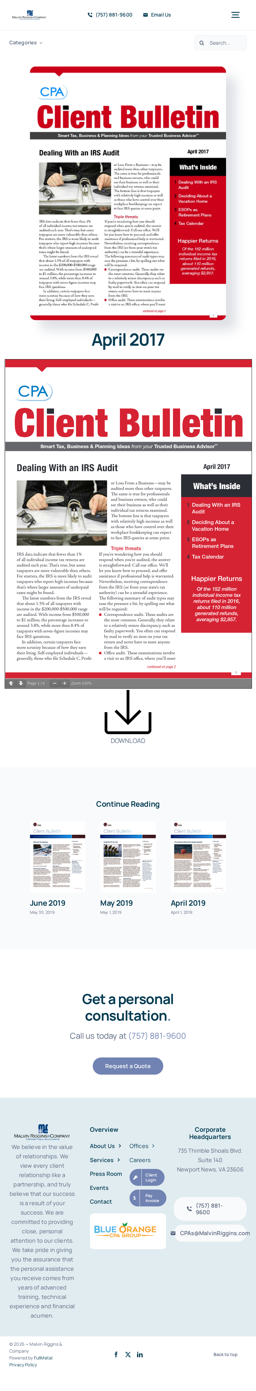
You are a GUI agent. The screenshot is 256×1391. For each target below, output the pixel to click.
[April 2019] (198, 857)
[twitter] (128, 1354)
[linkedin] (140, 1354)
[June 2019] (57, 857)
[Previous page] (11, 683)
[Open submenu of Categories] (39, 42)
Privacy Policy (23, 1365)
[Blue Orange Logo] (128, 1216)
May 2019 (116, 903)
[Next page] (21, 683)
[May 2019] (127, 857)
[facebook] (116, 1354)
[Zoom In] (64, 683)
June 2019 (48, 903)
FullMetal (43, 1358)
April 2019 (188, 903)
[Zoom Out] (54, 683)
